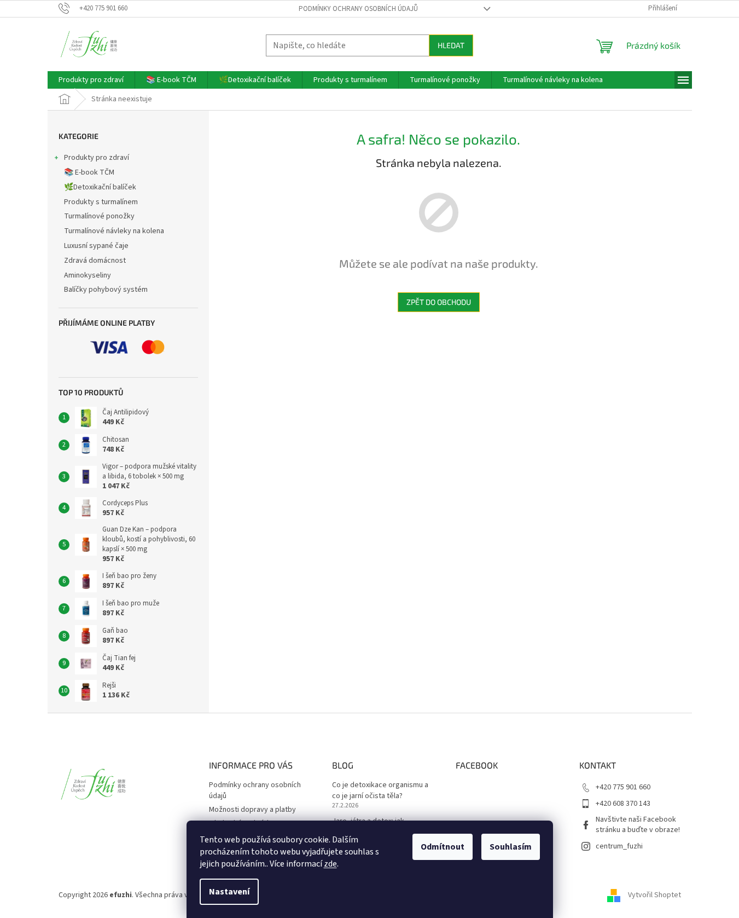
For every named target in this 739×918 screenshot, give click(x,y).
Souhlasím (511, 847)
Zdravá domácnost (95, 260)
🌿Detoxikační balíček (100, 187)
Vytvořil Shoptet (654, 895)
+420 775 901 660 (623, 787)
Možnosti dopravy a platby (252, 809)
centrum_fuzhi (619, 846)
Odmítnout (442, 847)
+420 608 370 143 (623, 803)
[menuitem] (91, 80)
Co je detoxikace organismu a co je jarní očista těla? (380, 790)
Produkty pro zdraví (96, 157)
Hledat (451, 45)
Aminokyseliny (87, 275)
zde (330, 864)
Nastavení (229, 892)
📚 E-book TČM (89, 172)
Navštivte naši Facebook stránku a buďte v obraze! (638, 824)
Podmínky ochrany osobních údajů (358, 9)
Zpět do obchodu (438, 302)
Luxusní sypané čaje (96, 245)
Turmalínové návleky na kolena (114, 231)
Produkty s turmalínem (101, 202)
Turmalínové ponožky (99, 216)
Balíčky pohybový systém (106, 289)
